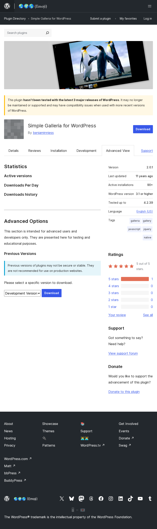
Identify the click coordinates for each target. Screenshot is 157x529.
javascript (134, 229)
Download (143, 129)
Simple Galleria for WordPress (62, 126)
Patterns (48, 445)
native (147, 237)
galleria (135, 220)
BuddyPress (15, 480)
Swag (125, 445)
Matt (10, 466)
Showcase (50, 424)
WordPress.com (18, 459)
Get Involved (128, 424)
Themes (48, 431)
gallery (147, 220)
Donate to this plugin (124, 392)
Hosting (10, 438)
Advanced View (118, 151)
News (8, 431)
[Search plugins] (47, 33)
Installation (58, 151)
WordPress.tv (93, 445)
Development (86, 151)
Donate (126, 438)
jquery (147, 229)
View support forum (123, 353)
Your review (117, 315)
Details (13, 151)
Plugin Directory (15, 18)
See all (148, 315)
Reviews (34, 151)
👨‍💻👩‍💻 (85, 438)
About (8, 424)
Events (124, 431)
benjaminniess (43, 133)
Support (147, 151)
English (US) (145, 211)
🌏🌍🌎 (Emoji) (26, 499)
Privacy (9, 445)
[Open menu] (150, 6)
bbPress (12, 473)
